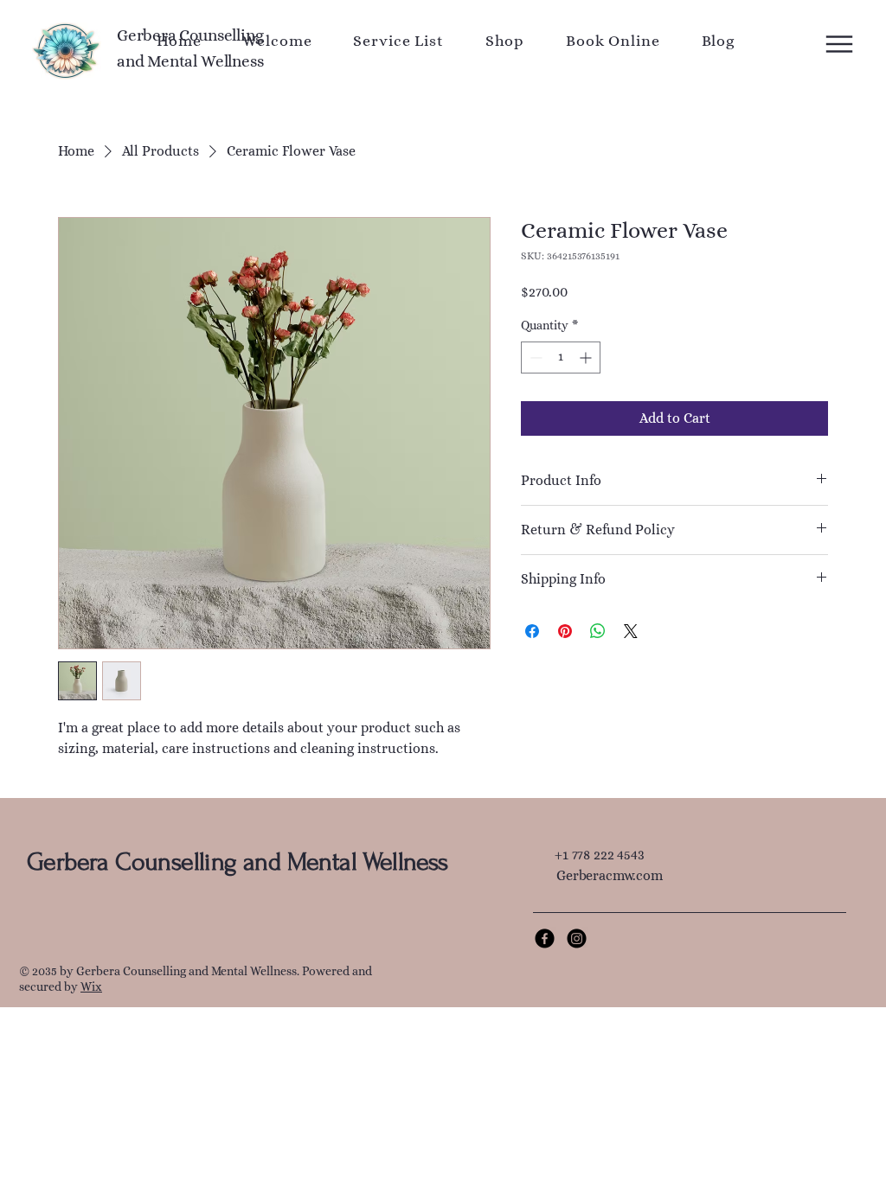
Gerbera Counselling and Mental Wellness (237, 861)
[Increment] (587, 357)
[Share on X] (630, 631)
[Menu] (821, 44)
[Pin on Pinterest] (565, 631)
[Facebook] (544, 938)
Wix (91, 986)
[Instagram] (576, 938)
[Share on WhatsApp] (597, 631)
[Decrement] (534, 357)
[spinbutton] (560, 357)
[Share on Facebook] (532, 631)
